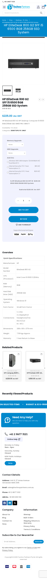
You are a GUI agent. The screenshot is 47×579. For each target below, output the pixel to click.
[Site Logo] (18, 7)
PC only (22, 130)
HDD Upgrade (12, 149)
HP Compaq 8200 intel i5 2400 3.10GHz (19, 373)
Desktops (15, 130)
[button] (8, 64)
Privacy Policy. (7, 550)
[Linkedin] (9, 503)
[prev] (39, 99)
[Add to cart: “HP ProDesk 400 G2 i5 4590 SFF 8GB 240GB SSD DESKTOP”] (41, 354)
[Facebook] (4, 503)
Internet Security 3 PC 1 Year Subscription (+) (24, 172)
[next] (43, 99)
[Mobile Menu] (4, 7)
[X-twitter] (15, 503)
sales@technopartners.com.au (21, 487)
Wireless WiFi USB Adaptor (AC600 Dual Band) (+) (24, 162)
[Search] (41, 13)
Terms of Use (32, 548)
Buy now (23, 219)
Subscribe (38, 542)
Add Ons (10, 158)
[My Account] (38, 7)
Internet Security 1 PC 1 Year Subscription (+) (24, 167)
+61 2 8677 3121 (14, 492)
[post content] (12, 360)
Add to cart (23, 210)
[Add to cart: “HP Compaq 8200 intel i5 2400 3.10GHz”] (18, 354)
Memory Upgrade (14, 141)
